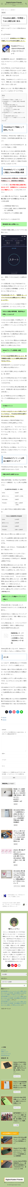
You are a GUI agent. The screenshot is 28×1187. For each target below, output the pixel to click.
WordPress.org (5, 1055)
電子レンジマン (16, 994)
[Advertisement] (14, 1029)
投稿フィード (4, 1051)
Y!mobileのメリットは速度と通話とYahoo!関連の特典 (14, 102)
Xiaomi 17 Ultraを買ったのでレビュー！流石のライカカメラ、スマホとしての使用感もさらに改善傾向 (20, 1152)
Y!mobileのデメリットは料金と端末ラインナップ (13, 113)
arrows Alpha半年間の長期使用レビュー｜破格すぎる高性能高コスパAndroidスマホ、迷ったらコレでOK (20, 1164)
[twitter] (6, 711)
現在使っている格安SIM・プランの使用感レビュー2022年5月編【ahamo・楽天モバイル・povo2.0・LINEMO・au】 (19, 795)
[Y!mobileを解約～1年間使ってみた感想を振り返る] (17, 711)
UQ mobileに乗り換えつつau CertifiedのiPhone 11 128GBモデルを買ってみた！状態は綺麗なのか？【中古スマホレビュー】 (19, 877)
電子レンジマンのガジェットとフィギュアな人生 (14, 1182)
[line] (21, 711)
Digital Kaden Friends (14, 2)
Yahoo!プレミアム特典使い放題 (12, 109)
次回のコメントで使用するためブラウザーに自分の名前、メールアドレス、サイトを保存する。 (13, 773)
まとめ (4, 120)
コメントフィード (6, 1053)
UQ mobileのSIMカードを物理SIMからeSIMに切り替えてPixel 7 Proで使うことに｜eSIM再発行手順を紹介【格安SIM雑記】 (19, 816)
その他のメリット (9, 110)
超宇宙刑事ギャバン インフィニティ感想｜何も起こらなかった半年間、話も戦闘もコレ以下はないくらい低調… (14, 993)
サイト (3, 766)
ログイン (3, 1049)
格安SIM (4, 717)
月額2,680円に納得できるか (11, 115)
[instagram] (12, 965)
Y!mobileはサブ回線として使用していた (12, 99)
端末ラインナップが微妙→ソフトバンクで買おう (15, 118)
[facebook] (10, 711)
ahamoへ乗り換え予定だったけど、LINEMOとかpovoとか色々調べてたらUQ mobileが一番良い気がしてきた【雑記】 (19, 856)
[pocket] (14, 711)
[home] (19, 965)
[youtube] (15, 965)
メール (4, 759)
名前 (3, 753)
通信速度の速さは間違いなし (11, 104)
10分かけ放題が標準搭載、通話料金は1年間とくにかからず (15, 107)
